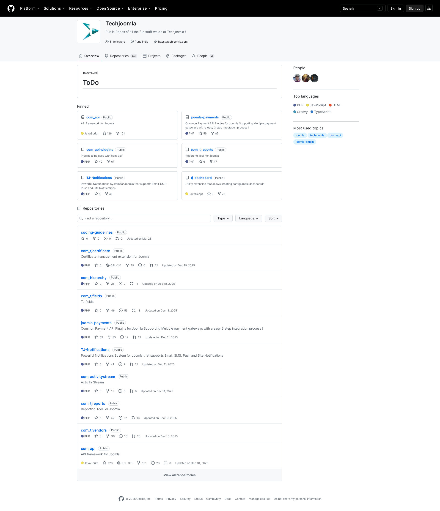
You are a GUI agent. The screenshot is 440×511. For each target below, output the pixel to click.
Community (213, 498)
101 (122, 133)
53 (126, 310)
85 (216, 133)
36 (112, 436)
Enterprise (137, 8)
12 (156, 265)
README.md (90, 72)
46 (112, 310)
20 (138, 436)
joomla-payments (96, 322)
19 (132, 265)
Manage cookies (259, 498)
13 (138, 310)
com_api (88, 448)
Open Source (108, 8)
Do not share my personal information (298, 498)
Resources (78, 8)
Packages (178, 56)
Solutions (52, 8)
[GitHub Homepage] (121, 499)
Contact (240, 498)
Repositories (123, 56)
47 (215, 161)
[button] (223, 218)
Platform (28, 8)
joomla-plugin (305, 141)
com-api (335, 135)
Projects (154, 56)
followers (117, 41)
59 (204, 133)
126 (109, 133)
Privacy (171, 498)
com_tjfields (91, 296)
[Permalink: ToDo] (79, 82)
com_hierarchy (94, 277)
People (205, 56)
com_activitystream (98, 376)
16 (138, 418)
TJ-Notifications (95, 349)
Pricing (161, 8)
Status (198, 498)
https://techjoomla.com (172, 41)
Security (185, 498)
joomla (300, 135)
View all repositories (180, 475)
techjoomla (317, 135)
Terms (159, 498)
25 (112, 283)
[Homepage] (11, 8)
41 (110, 194)
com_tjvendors (94, 430)
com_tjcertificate (95, 251)
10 (125, 436)
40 (100, 161)
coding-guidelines (97, 232)
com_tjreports (93, 403)
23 (223, 194)
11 (136, 283)
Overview (91, 56)
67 (112, 161)
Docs (228, 498)
